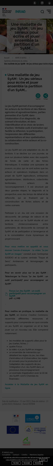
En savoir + (43, 460)
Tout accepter (27, 463)
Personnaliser (38, 463)
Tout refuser (16, 463)
